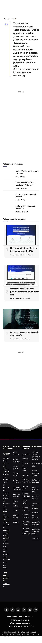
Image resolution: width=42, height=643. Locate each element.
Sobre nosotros (15, 626)
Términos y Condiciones (20, 623)
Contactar (29, 626)
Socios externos (26, 617)
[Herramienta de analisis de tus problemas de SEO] (21, 235)
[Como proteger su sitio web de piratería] (21, 319)
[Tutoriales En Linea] (6, 454)
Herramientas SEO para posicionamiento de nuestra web (24, 291)
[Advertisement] (21, 8)
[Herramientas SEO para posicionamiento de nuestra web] (21, 275)
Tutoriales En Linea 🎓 (9, 19)
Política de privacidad (20, 620)
